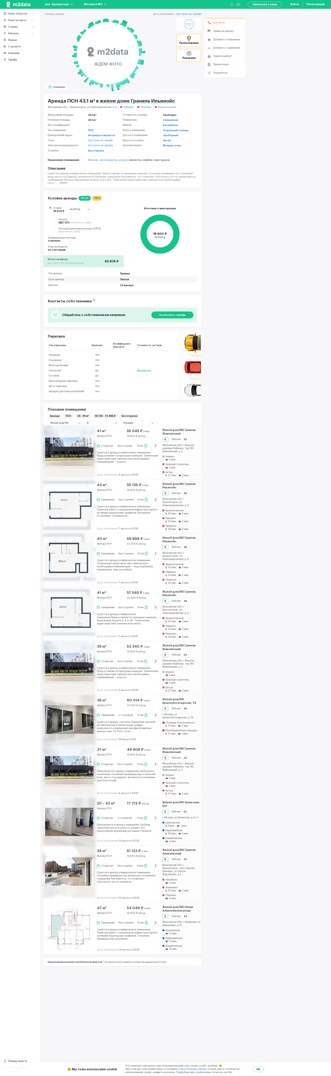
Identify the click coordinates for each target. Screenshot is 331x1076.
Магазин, (93, 160)
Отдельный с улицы (175, 130)
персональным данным (193, 1069)
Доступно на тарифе (188, 14)
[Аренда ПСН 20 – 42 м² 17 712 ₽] (69, 822)
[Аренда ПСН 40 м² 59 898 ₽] (69, 559)
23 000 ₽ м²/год (136, 705)
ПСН (90, 130)
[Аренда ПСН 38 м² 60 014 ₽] (69, 719)
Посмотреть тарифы (172, 315)
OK (258, 1069)
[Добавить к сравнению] (154, 440)
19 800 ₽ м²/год (136, 436)
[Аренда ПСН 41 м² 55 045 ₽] (69, 452)
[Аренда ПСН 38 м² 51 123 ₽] (69, 871)
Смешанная (170, 120)
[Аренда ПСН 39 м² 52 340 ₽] (69, 667)
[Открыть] (189, 24)
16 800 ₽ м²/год (136, 913)
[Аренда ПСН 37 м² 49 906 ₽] (69, 770)
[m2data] (18, 4)
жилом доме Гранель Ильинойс (137, 101)
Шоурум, (123, 160)
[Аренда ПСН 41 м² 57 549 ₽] (69, 613)
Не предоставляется (101, 135)
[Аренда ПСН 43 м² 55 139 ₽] (69, 505)
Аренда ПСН (104, 436)
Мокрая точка (172, 145)
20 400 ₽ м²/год (136, 598)
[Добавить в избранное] (154, 431)
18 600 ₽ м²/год (136, 490)
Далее (63, 183)
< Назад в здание (53, 14)
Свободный (170, 135)
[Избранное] (232, 4)
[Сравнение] (238, 4)
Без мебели (170, 125)
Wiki (229, 1072)
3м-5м (167, 140)
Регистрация (316, 4)
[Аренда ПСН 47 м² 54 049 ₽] (69, 928)
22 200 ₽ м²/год (136, 544)
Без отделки (96, 150)
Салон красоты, (108, 160)
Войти (294, 4)
